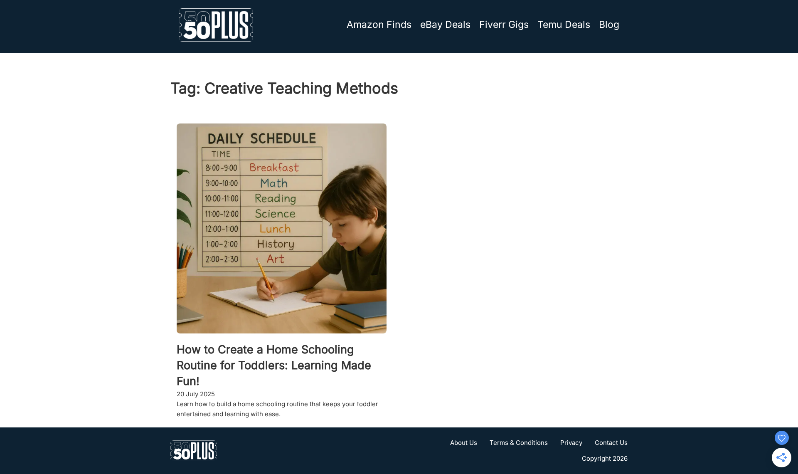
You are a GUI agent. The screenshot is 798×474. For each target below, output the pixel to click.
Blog (609, 24)
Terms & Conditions (519, 443)
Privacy (571, 443)
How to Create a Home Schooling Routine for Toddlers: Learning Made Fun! (274, 365)
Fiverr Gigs (504, 24)
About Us (463, 443)
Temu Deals (563, 24)
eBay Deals (445, 24)
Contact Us (611, 443)
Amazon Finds (379, 24)
